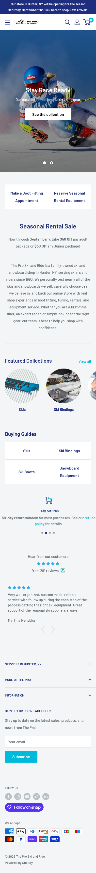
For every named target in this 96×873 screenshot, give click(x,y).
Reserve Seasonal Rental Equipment (69, 197)
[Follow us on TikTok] (36, 796)
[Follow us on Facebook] (8, 796)
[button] (44, 629)
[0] (87, 22)
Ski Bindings (69, 450)
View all (85, 361)
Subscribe (21, 756)
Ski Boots (26, 471)
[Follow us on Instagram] (17, 796)
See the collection (48, 114)
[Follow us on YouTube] (27, 796)
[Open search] (67, 22)
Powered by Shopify (19, 863)
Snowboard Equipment (69, 472)
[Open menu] (7, 23)
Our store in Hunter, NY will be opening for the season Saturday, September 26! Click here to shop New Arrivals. (48, 7)
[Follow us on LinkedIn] (45, 796)
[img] (48, 563)
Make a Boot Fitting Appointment (26, 197)
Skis (26, 450)
